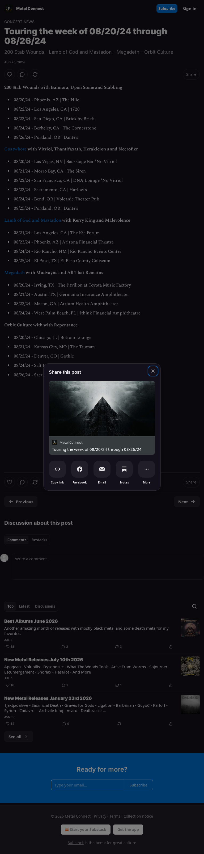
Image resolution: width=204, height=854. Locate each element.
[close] (153, 371)
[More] (146, 469)
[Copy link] (57, 469)
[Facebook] (79, 469)
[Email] (102, 469)
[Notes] (124, 469)
